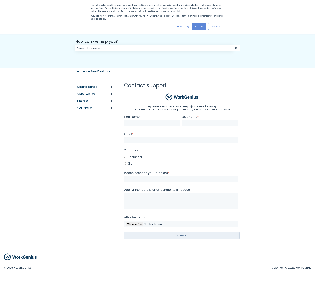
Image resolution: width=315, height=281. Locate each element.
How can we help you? (96, 41)
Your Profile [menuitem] (84, 108)
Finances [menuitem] (83, 101)
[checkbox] (181, 160)
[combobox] (154, 48)
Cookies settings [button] (182, 26)
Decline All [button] (216, 26)
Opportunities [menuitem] (86, 94)
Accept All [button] (199, 26)
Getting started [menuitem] (87, 87)
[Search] (236, 48)
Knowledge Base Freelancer (93, 71)
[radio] (181, 156)
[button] (111, 87)
